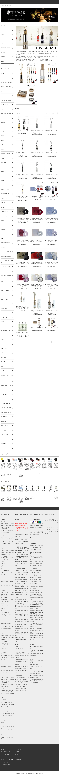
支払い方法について (5, 751)
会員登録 (17, 751)
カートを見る (18, 757)
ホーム (3, 5)
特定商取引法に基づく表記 (7, 759)
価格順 (53, 113)
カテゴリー (9, 5)
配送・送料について (5, 754)
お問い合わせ (18, 759)
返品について (4, 757)
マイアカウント (18, 749)
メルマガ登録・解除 (5, 764)
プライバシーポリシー (6, 762)
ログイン (17, 754)
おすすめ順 (48, 113)
